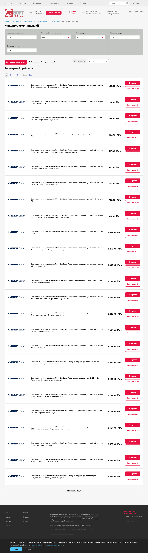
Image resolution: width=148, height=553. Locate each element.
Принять (16, 549)
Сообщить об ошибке (49, 62)
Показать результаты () (17, 62)
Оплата (7, 517)
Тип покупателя (13, 46)
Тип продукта (81, 33)
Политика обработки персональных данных (62, 534)
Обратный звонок (133, 521)
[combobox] (22, 37)
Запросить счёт (133, 89)
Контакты (8, 526)
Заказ (6, 513)
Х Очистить (33, 62)
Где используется (117, 33)
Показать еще (74, 491)
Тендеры (22, 3)
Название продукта (15, 33)
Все (30, 75)
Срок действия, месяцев (51, 33)
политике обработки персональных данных (47, 545)
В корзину (133, 83)
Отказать (29, 549)
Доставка (8, 521)
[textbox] (98, 61)
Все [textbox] (9, 37)
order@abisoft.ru (113, 14)
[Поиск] (127, 3)
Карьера (26, 513)
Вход (137, 3)
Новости (69, 3)
